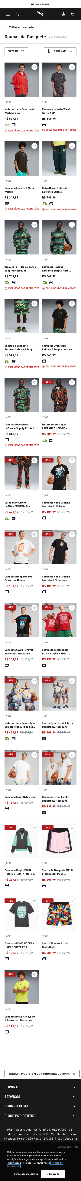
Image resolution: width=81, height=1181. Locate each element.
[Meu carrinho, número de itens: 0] (72, 14)
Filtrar (13, 51)
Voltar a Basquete (21, 27)
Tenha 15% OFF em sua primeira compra (39, 1073)
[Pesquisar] (17, 14)
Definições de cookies (26, 1173)
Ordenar (60, 51)
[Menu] (8, 14)
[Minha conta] (63, 14)
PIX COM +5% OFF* (40, 4)
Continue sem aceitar (68, 1146)
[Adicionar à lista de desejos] (34, 67)
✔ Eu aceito (53, 1173)
